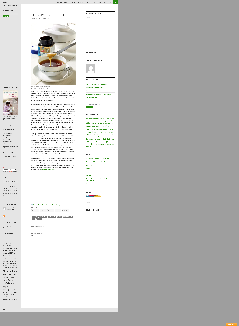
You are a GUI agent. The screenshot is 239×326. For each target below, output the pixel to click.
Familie (11, 256)
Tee (34, 218)
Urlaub (92, 144)
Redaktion (46, 18)
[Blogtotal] (97, 196)
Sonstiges (7, 289)
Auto (94, 118)
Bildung (10, 248)
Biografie (104, 118)
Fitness (35, 216)
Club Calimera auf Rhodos (39, 234)
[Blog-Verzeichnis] (90, 196)
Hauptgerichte (100, 129)
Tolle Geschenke (7, 150)
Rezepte (73, 2)
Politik (14, 274)
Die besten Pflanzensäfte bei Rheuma (97, 162)
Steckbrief (93, 142)
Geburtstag (110, 123)
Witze (100, 2)
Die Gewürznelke (91, 91)
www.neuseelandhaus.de (49, 169)
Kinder (90, 132)
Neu (5, 270)
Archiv (8, 244)
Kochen (95, 132)
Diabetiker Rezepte (102, 121)
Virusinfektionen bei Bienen (94, 87)
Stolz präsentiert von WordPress (11, 309)
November (89, 172)
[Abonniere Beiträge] (4, 216)
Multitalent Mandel (91, 97)
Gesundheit (81, 2)
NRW (105, 2)
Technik (5, 292)
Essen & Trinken (97, 123)
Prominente (108, 136)
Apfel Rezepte (89, 118)
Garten (104, 123)
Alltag (4, 244)
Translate (14, 171)
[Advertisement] (53, 186)
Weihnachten (110, 144)
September (89, 184)
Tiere (101, 142)
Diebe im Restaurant (37, 228)
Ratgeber (89, 139)
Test (98, 142)
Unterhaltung (7, 294)
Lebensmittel (94, 134)
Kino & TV (6, 265)
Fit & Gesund (35, 12)
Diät (109, 121)
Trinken (39, 218)
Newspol (6, 2)
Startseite (59, 2)
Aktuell (66, 2)
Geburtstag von (90, 126)
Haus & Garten (6, 263)
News (88, 168)
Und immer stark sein (10, 87)
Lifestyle (12, 265)
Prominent (5, 277)
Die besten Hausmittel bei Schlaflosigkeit (98, 158)
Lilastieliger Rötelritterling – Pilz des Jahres (98, 94)
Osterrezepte (96, 136)
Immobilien (13, 263)
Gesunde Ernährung (101, 126)
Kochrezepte (103, 132)
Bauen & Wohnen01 (9, 246)
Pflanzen (102, 136)
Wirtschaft (9, 299)
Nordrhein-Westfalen (107, 134)
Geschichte (6, 261)
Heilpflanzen (108, 129)
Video (110, 2)
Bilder (88, 2)
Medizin (100, 134)
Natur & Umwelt (10, 267)
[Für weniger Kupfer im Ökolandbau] (90, 68)
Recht (4, 283)
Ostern (91, 136)
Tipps (105, 141)
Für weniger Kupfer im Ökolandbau (96, 84)
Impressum (89, 165)
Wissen (88, 146)
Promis (113, 136)
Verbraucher (99, 144)
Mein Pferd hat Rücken (8, 144)
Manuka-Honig (68, 216)
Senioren (11, 286)
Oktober (88, 175)
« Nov (4, 197)
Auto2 (15, 243)
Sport (14, 290)
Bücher (109, 118)
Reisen (94, 2)
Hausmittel (52, 216)
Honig (60, 216)
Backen (98, 118)
